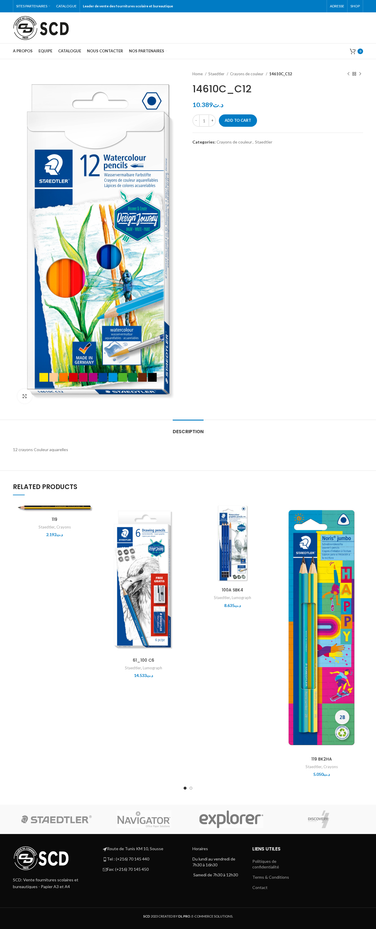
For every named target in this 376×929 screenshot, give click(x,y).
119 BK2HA (321, 759)
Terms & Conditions (270, 877)
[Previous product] (348, 74)
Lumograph (152, 668)
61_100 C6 (143, 660)
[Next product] (360, 74)
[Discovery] (318, 819)
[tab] (188, 429)
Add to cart (238, 120)
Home (198, 73)
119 (54, 519)
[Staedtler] (56, 819)
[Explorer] (231, 819)
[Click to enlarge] (24, 396)
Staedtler (216, 73)
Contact (260, 887)
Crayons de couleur (247, 73)
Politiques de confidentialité (265, 864)
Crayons (63, 527)
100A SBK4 (232, 590)
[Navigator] (144, 819)
